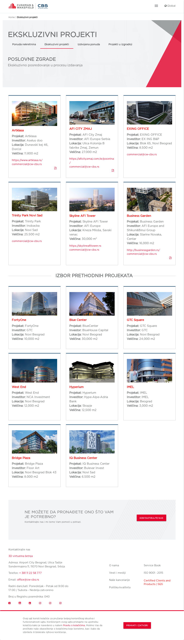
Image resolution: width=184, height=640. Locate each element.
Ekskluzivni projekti (57, 44)
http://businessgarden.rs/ (143, 250)
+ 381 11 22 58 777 (30, 572)
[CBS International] (28, 5)
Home (11, 17)
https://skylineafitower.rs (85, 245)
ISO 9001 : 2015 (153, 572)
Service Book (152, 565)
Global (171, 5)
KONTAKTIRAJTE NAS (151, 518)
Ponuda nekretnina (24, 44)
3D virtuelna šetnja (20, 555)
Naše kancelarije (119, 579)
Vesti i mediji (117, 572)
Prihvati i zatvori (137, 625)
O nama (114, 565)
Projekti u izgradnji (120, 44)
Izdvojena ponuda (89, 44)
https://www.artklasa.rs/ (27, 160)
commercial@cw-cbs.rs (27, 164)
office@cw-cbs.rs (28, 579)
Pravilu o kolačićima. (74, 625)
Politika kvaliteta (119, 587)
